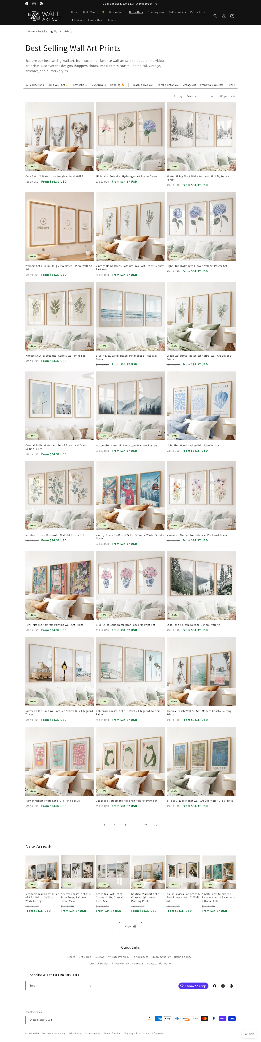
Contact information (153, 1033)
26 (145, 825)
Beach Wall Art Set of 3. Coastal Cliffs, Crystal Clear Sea (110, 897)
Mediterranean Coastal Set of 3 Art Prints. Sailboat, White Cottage (42, 897)
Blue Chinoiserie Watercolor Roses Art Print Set (125, 624)
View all (130, 926)
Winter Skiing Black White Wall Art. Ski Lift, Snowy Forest (198, 178)
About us (137, 963)
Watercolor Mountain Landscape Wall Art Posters (126, 445)
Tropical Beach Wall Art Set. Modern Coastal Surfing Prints (199, 712)
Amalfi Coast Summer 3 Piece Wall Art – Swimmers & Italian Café (218, 897)
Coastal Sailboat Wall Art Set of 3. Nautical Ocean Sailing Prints (56, 447)
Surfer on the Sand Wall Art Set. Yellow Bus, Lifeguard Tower (59, 712)
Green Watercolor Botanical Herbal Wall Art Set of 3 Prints (199, 357)
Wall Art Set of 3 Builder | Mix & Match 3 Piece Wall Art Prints (58, 267)
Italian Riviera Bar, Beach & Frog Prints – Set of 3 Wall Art (183, 897)
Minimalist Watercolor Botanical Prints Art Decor (197, 535)
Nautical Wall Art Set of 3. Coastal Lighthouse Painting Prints (147, 897)
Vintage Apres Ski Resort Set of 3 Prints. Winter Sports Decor (130, 536)
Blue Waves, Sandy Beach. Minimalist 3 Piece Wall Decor (127, 357)
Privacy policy (93, 1033)
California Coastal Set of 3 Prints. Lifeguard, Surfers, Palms (128, 712)
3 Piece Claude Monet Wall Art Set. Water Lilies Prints (200, 800)
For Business (140, 957)
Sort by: (178, 96)
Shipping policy (161, 957)
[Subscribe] (90, 985)
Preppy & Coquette (211, 85)
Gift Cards (85, 957)
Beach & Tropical (142, 85)
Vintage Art (189, 85)
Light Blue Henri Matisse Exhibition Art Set (193, 445)
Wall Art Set (39, 1033)
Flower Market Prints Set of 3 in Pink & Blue (52, 800)
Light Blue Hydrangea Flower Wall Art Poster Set (197, 266)
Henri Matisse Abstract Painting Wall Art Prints (54, 624)
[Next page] (156, 825)
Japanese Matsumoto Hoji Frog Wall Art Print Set (126, 800)
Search (71, 957)
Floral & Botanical (168, 85)
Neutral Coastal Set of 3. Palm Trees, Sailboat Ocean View (76, 897)
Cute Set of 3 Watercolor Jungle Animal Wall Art (55, 176)
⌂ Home (30, 31)
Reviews (99, 957)
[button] (177, 12)
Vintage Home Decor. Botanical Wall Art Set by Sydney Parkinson (130, 267)
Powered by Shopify (55, 1033)
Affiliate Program (118, 957)
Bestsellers (80, 85)
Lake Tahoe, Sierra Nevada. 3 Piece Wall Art (193, 624)
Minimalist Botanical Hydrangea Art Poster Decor (126, 176)
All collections (35, 85)
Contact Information (160, 963)
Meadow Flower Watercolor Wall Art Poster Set (54, 535)
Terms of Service (98, 963)
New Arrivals (98, 85)
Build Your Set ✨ (58, 85)
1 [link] (104, 825)
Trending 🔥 (117, 85)
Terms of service (112, 1033)
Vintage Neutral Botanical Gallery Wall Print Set (55, 355)
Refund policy (182, 957)
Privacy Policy (120, 963)
